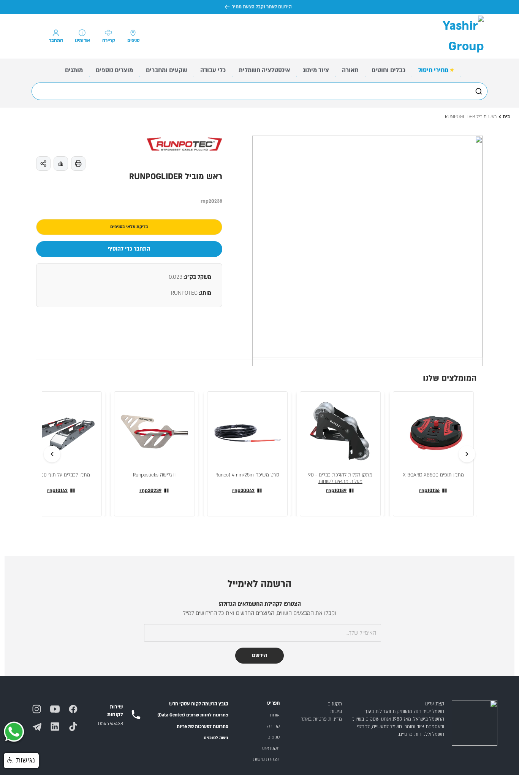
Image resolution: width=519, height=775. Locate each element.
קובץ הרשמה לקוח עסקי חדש (198, 704)
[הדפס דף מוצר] (78, 163)
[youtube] (57, 705)
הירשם (259, 655)
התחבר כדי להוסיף (129, 249)
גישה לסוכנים (216, 738)
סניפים (273, 737)
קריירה (273, 726)
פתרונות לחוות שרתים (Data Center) (192, 715)
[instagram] (39, 705)
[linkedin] (57, 723)
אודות (275, 715)
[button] (21, 760)
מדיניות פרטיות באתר (321, 719)
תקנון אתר (270, 748)
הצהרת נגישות (266, 759)
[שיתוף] (43, 163)
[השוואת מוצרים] (61, 163)
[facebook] (76, 705)
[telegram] (39, 723)
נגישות (336, 711)
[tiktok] (76, 723)
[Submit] (478, 91)
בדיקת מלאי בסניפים (129, 227)
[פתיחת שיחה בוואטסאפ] (14, 732)
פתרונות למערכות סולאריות (202, 726)
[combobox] (259, 91)
